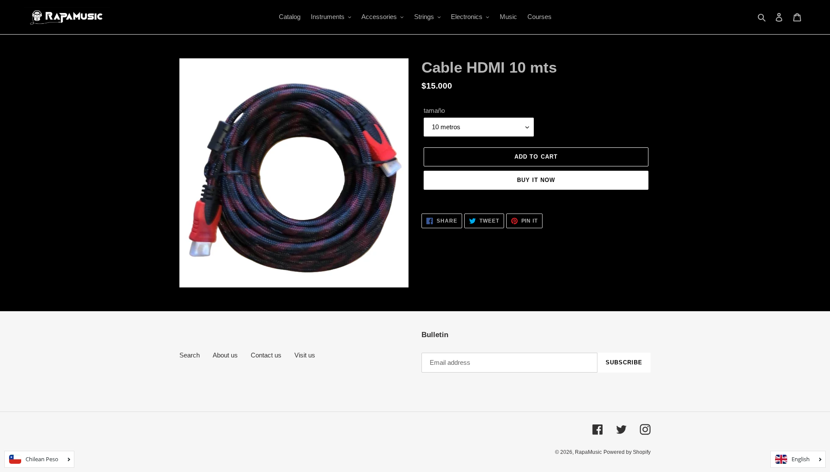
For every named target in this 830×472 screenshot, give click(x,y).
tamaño (434, 110)
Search (189, 355)
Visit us (304, 355)
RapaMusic (588, 452)
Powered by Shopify (627, 452)
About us (225, 355)
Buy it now (536, 180)
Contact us (266, 355)
